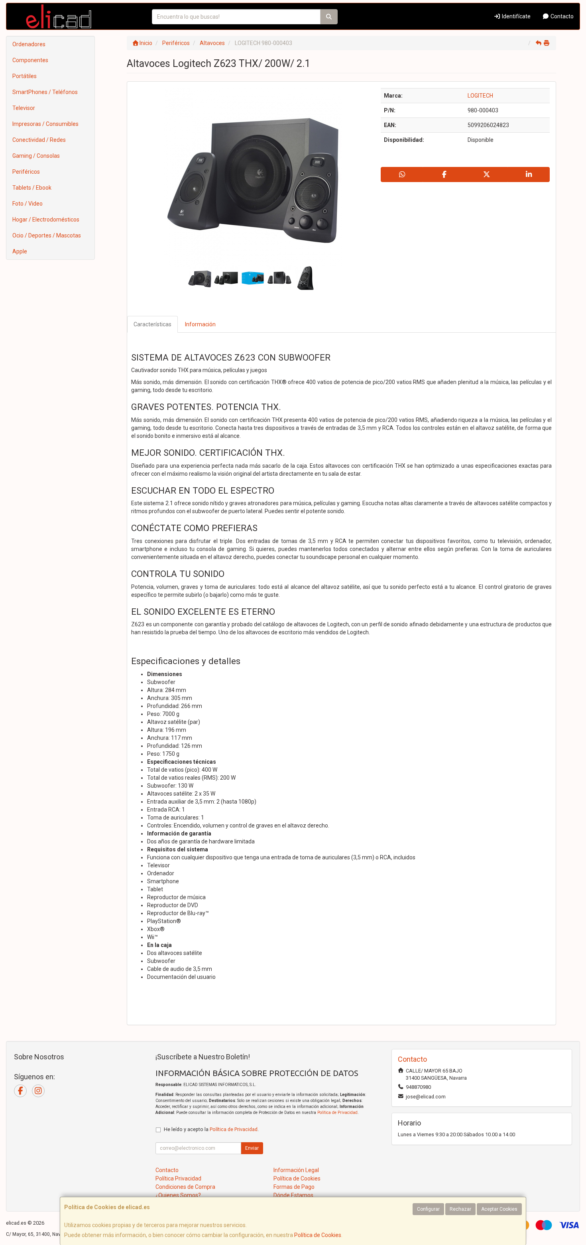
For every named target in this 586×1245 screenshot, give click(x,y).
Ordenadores (28, 44)
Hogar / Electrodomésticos (45, 219)
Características (152, 324)
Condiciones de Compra (185, 1187)
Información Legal (296, 1170)
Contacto (561, 16)
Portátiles (24, 76)
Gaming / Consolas (36, 156)
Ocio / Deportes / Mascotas (46, 235)
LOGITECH (480, 95)
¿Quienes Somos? (178, 1195)
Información (200, 324)
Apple (19, 251)
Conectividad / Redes (39, 140)
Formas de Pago (294, 1187)
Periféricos (26, 172)
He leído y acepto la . (211, 1129)
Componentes (30, 60)
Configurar (428, 1209)
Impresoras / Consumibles (45, 124)
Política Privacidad (178, 1178)
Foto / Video (27, 203)
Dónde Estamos (293, 1195)
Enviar (252, 1148)
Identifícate (516, 16)
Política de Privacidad (337, 1112)
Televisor (23, 108)
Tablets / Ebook (31, 187)
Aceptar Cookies (499, 1209)
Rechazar (460, 1209)
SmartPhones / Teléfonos (45, 92)
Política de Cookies (317, 1235)
